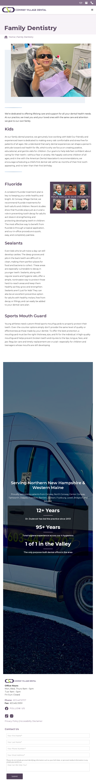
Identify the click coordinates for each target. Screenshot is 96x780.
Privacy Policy (11, 721)
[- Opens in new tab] (7, 716)
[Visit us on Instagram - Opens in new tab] (12, 716)
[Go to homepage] (24, 10)
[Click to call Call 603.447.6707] (92, 2)
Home (12, 37)
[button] (92, 10)
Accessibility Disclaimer (31, 721)
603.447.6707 (15, 700)
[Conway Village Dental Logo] (20, 681)
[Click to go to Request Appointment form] (86, 2)
